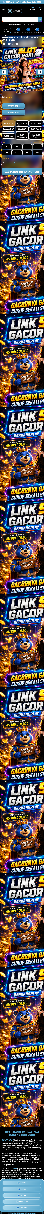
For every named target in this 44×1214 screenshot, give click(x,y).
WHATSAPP (23, 1201)
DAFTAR (23, 1195)
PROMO (23, 1183)
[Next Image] (40, 72)
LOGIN (23, 1189)
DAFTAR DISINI (14, 106)
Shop (3, 9)
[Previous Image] (4, 72)
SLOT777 (13, 1169)
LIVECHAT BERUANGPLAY (22, 171)
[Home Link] (15, 11)
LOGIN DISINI (13, 113)
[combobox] (20, 19)
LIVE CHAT (23, 1207)
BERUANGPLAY (8, 1140)
